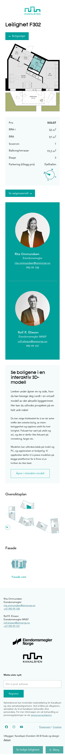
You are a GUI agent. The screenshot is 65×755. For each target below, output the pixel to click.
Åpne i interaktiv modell (30, 473)
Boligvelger (18, 36)
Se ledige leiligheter (28, 749)
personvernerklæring (41, 715)
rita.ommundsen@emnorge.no (32, 263)
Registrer (14, 693)
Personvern (45, 726)
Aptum (7, 739)
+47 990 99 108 (12, 608)
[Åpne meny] (54, 749)
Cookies (57, 726)
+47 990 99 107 (12, 626)
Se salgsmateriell (18, 193)
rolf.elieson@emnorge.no (32, 341)
